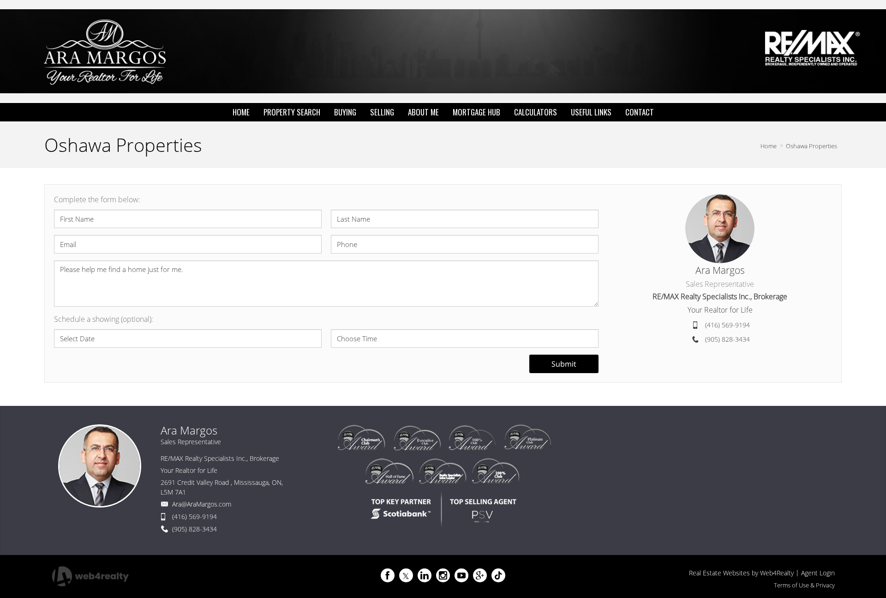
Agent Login (818, 572)
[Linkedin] (424, 575)
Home (768, 146)
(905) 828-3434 (727, 339)
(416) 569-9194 (727, 324)
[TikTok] (498, 575)
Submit (563, 364)
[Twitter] (406, 575)
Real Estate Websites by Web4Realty (741, 572)
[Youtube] (461, 575)
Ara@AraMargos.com (201, 504)
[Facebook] (388, 575)
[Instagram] (443, 575)
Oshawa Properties (811, 146)
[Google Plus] (480, 575)
